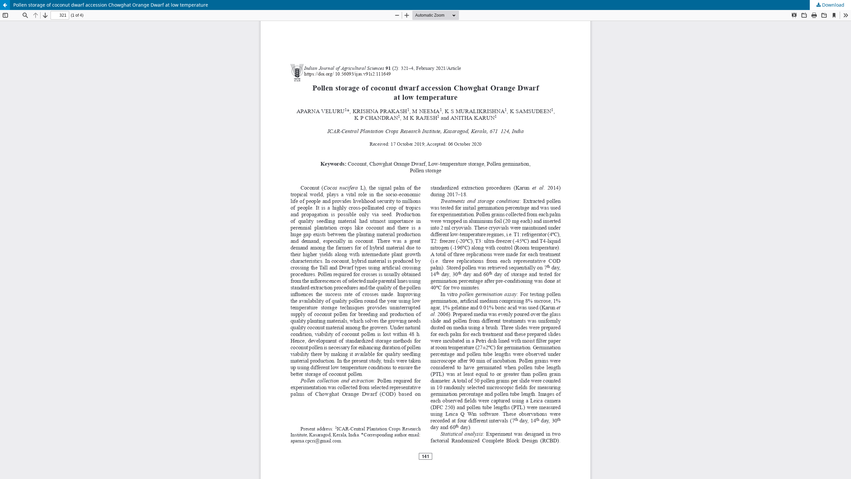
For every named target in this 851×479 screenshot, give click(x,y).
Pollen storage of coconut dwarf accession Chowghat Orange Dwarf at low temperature (110, 5)
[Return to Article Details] (5, 5)
